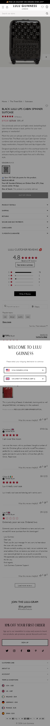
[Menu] (3, 7)
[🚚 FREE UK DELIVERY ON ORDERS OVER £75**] (25, 2)
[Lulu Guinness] (25, 7)
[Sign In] (7, 7)
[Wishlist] (42, 7)
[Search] (47, 13)
